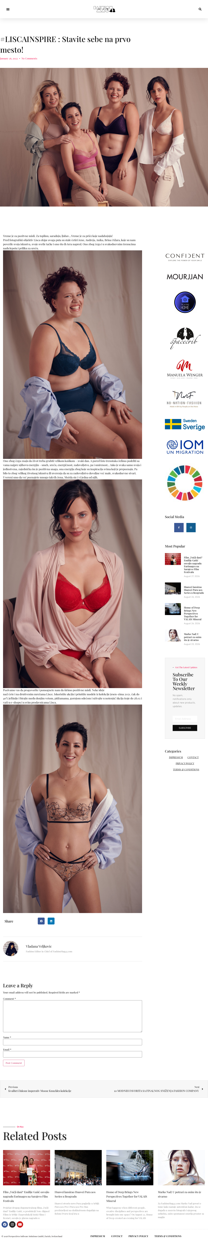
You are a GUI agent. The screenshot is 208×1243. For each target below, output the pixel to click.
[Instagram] (191, 527)
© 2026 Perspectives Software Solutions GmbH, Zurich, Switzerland (32, 1236)
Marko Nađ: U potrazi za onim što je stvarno (192, 636)
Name (7, 1037)
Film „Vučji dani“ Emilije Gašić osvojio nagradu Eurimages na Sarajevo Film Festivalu (193, 565)
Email (7, 1049)
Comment (9, 999)
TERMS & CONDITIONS (186, 769)
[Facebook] (5, 1224)
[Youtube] (20, 1224)
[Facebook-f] (179, 527)
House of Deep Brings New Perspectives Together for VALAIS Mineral (192, 613)
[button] (7, 9)
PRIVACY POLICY (185, 763)
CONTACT (193, 757)
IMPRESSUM (176, 757)
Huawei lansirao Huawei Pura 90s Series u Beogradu (194, 589)
